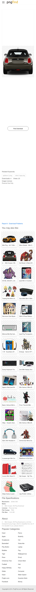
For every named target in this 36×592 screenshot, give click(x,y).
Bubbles (4, 550)
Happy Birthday (7, 568)
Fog (19, 550)
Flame (20, 533)
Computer (21, 571)
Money (20, 582)
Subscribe (21, 543)
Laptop (20, 547)
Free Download (18, 129)
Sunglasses (5, 540)
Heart (3, 533)
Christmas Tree (7, 561)
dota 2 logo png (20, 175)
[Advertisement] (18, 28)
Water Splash (22, 575)
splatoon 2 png (7, 175)
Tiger (3, 554)
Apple (3, 536)
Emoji (20, 557)
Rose (3, 557)
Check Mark (22, 561)
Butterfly (20, 536)
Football (4, 564)
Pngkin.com (5, 578)
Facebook (5, 582)
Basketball (5, 543)
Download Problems (16, 223)
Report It (5, 223)
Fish (19, 568)
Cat (19, 540)
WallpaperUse (22, 554)
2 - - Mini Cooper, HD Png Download (13, 263)
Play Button (5, 547)
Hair (19, 564)
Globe (4, 571)
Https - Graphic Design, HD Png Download (15, 423)
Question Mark (22, 578)
